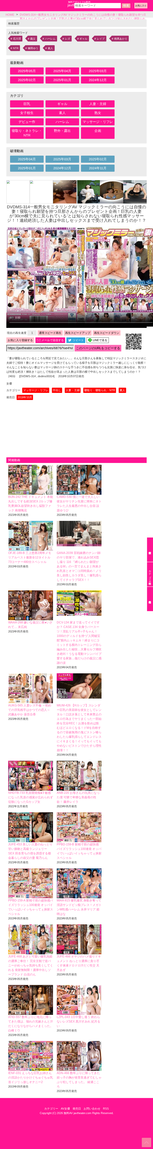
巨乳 (27, 104)
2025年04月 (62, 71)
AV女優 (65, 1108)
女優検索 (150, 550)
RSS (106, 1108)
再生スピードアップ (77, 332)
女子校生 (27, 113)
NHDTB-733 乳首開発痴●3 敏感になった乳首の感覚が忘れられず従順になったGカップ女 (30, 797)
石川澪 (17, 38)
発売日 (77, 1108)
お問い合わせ (92, 1108)
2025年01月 (62, 80)
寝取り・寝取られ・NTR (99, 390)
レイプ (101, 38)
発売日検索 (150, 599)
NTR (15, 48)
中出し (57, 390)
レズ (67, 38)
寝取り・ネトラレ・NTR (27, 133)
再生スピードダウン (106, 332)
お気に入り (140, 5)
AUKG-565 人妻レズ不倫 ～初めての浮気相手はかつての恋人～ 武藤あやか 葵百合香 (29, 710)
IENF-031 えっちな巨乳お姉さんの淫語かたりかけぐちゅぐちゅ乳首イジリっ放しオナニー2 (30, 1077)
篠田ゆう (33, 48)
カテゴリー (51, 1108)
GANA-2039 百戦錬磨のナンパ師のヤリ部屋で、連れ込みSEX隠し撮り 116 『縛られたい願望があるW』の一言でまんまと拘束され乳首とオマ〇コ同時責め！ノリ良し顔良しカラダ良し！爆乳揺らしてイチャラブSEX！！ (79, 566)
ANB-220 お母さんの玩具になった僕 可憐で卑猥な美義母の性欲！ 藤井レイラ (78, 797)
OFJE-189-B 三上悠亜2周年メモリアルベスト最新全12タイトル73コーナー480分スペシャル (29, 557)
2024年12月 (98, 80)
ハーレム (50, 38)
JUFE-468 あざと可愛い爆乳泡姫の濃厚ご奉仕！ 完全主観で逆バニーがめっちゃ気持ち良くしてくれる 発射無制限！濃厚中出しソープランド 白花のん (30, 965)
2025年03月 (98, 71)
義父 (32, 38)
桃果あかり (120, 38)
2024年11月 (98, 168)
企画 (97, 131)
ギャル (83, 38)
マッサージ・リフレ (98, 122)
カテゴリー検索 (149, 574)
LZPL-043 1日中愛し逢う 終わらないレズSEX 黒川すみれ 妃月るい (78, 1021)
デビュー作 (26, 122)
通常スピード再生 (50, 332)
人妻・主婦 (97, 104)
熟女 (97, 113)
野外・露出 (62, 131)
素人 (50, 48)
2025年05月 (27, 71)
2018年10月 (25, 397)
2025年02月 (27, 80)
